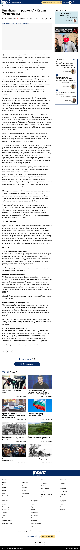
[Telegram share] (50, 18)
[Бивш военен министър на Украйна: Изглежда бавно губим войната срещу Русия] (40, 382)
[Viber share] (46, 18)
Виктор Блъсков (67, 71)
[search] (73, 2)
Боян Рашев (69, 20)
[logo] (6, 2)
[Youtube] (40, 543)
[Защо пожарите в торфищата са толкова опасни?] (40, 428)
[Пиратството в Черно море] (40, 450)
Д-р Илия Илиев (66, 100)
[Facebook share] (42, 18)
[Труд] (39, 473)
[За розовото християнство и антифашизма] (14, 450)
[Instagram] (44, 543)
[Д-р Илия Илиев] (73, 100)
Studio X (76, 548)
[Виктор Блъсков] (73, 71)
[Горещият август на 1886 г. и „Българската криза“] (14, 428)
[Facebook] (36, 543)
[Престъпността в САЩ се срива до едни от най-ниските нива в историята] (14, 405)
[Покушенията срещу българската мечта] (40, 405)
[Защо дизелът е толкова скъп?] (14, 382)
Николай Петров (11, 18)
